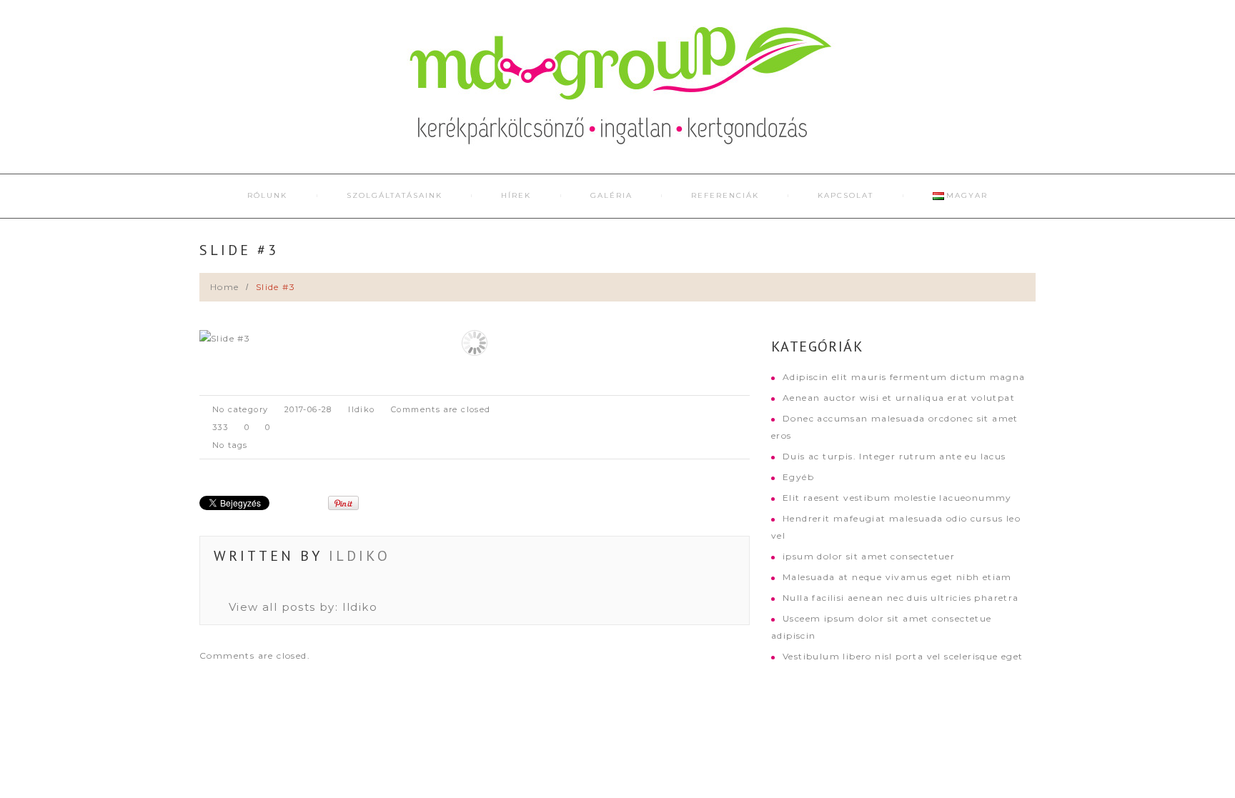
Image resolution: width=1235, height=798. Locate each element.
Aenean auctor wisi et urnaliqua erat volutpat (899, 397)
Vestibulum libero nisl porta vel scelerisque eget (903, 656)
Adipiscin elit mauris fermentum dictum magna (904, 376)
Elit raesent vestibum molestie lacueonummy (897, 497)
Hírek (516, 195)
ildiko (361, 409)
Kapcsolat (845, 195)
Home (224, 286)
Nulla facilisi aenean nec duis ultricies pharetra (901, 597)
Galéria (611, 195)
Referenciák (725, 195)
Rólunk (267, 195)
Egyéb (798, 477)
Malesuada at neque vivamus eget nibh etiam (897, 577)
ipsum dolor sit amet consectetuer (869, 556)
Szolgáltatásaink (394, 195)
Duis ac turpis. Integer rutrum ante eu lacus (894, 456)
